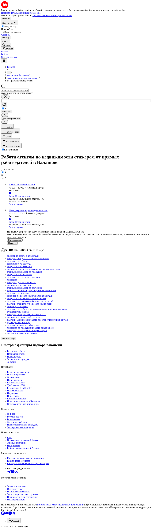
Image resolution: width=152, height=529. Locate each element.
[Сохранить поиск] (4, 104)
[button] (4, 51)
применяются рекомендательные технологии (60, 504)
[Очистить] (5, 96)
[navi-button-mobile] (4, 60)
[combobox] (15, 90)
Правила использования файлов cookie (52, 15)
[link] (6, 45)
